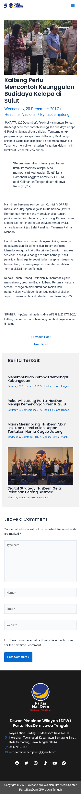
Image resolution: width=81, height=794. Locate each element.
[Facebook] (17, 763)
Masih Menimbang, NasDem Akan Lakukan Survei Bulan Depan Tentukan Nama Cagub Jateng (37, 428)
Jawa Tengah (61, 386)
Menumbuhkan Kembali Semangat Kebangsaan (38, 379)
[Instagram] (36, 763)
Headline (12, 114)
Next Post (41, 344)
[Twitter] (26, 763)
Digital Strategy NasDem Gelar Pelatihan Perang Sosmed (35, 490)
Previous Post (41, 337)
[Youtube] (55, 763)
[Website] (40, 626)
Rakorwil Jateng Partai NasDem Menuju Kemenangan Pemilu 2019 (37, 402)
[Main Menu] (73, 5)
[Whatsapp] (64, 763)
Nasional (29, 114)
